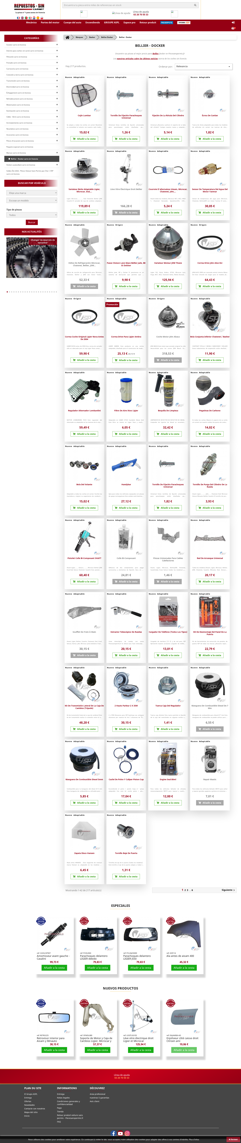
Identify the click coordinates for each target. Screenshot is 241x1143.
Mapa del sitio (31, 1112)
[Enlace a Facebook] (113, 1133)
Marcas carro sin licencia (16, 153)
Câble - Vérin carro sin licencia (18, 117)
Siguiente (229, 890)
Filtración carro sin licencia (16, 57)
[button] (31, 22)
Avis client (94, 1101)
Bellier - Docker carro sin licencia (24, 159)
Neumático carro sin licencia (17, 129)
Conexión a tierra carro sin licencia (19, 75)
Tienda (60, 1111)
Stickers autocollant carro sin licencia (20, 165)
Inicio (26, 1116)
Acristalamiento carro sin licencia (19, 123)
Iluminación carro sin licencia (17, 111)
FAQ (59, 1121)
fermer (234, 1139)
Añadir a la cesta (54, 968)
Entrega (28, 1097)
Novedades (29, 1105)
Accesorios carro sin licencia (17, 135)
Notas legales (63, 1097)
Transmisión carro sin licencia (18, 81)
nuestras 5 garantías (99, 1097)
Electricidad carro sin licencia (17, 87)
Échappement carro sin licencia (18, 93)
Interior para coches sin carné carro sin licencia (24, 51)
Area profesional (97, 1094)
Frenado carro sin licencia (16, 63)
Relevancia (203, 66)
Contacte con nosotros (34, 1108)
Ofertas (27, 1101)
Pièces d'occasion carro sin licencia (20, 141)
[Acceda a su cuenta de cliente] (233, 22)
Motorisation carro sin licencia (18, 105)
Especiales (120, 905)
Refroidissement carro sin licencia (19, 99)
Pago (59, 1108)
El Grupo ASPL (30, 1094)
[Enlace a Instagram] (127, 1133)
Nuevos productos (120, 988)
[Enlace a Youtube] (120, 1133)
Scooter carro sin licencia (16, 45)
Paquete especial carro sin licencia (19, 147)
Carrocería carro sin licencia (17, 69)
